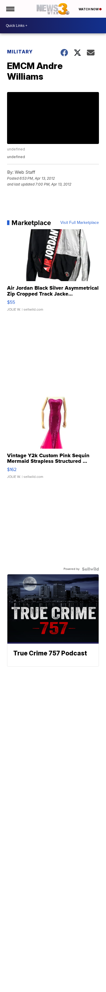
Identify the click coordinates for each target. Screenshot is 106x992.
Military (20, 52)
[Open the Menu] (9, 8)
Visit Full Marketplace (79, 223)
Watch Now (89, 9)
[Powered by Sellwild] (90, 569)
